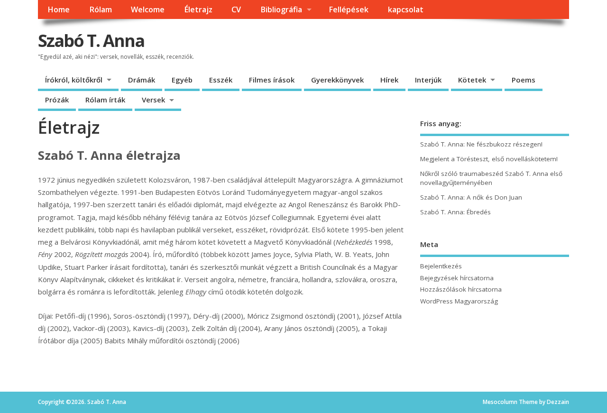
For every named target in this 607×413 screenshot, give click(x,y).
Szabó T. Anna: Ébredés (455, 212)
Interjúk (428, 79)
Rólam (100, 9)
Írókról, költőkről (73, 79)
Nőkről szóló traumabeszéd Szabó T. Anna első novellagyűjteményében (491, 178)
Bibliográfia (281, 9)
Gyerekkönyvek (337, 79)
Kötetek (472, 79)
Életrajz (198, 9)
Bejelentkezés (441, 266)
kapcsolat (405, 9)
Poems (523, 79)
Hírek (389, 79)
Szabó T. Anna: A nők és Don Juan (471, 197)
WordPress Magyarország (459, 301)
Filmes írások (271, 79)
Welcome (148, 9)
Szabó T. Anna (91, 40)
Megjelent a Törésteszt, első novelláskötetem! (489, 159)
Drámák (141, 79)
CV (236, 9)
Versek (153, 99)
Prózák (57, 99)
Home (58, 9)
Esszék (220, 79)
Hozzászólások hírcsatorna (461, 289)
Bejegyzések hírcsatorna (457, 278)
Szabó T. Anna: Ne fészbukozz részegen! (481, 144)
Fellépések (348, 9)
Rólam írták (105, 99)
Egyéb (182, 79)
